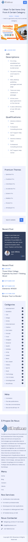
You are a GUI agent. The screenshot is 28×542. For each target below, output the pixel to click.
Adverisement (10, 308)
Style (7, 371)
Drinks (8, 321)
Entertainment (10, 324)
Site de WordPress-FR (12, 408)
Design (8, 318)
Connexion (9, 398)
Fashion (8, 327)
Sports (8, 368)
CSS (7, 315)
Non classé (9, 362)
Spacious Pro (10, 174)
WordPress (9, 383)
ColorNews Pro (10, 184)
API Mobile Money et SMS (10, 513)
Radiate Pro (9, 198)
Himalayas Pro (10, 208)
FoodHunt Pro (10, 179)
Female (8, 333)
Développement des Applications (13, 506)
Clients (3, 486)
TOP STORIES (10, 377)
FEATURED (9, 330)
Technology (9, 374)
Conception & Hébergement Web (13, 509)
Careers (3, 483)
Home (11, 16)
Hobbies (8, 349)
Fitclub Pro (9, 203)
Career (17, 16)
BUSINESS (8, 311)
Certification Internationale (11, 499)
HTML (7, 352)
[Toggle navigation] (25, 2)
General (8, 343)
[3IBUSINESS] (14, 428)
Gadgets (8, 340)
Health (8, 346)
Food (7, 337)
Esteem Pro (9, 193)
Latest (8, 355)
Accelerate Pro (10, 189)
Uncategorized (10, 380)
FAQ (2, 490)
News (7, 358)
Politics (8, 365)
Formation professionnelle (11, 503)
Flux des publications (12, 401)
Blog (2, 479)
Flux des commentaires (13, 404)
